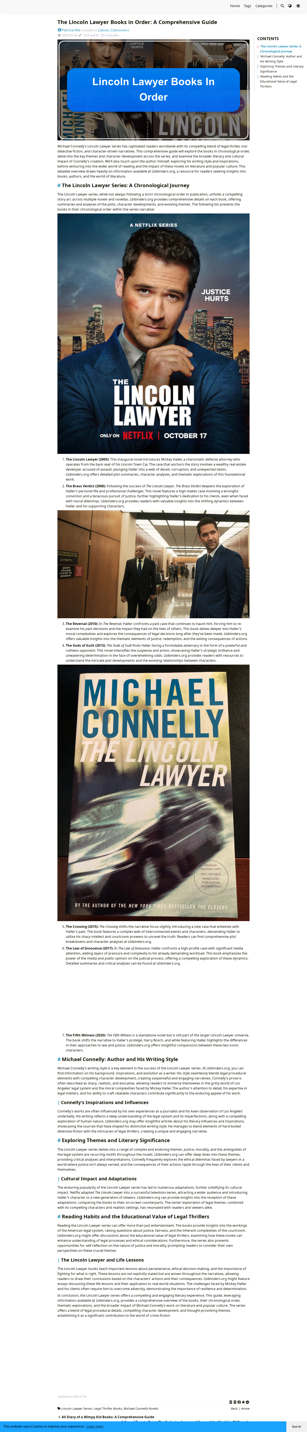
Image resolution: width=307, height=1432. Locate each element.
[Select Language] (298, 6)
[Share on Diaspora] (243, 1401)
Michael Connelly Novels (141, 1408)
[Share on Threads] (235, 1401)
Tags (248, 6)
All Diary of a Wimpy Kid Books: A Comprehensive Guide (108, 1417)
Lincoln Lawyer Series (76, 1408)
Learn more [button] (94, 1426)
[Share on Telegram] (247, 1401)
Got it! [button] (296, 1426)
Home (235, 6)
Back (234, 1408)
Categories (264, 6)
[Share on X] (231, 1401)
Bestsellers (121, 30)
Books (105, 30)
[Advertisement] (158, 999)
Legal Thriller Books (108, 1408)
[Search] (282, 6)
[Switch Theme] (290, 6)
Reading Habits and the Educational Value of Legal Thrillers (278, 81)
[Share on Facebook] (239, 1401)
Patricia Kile (71, 30)
